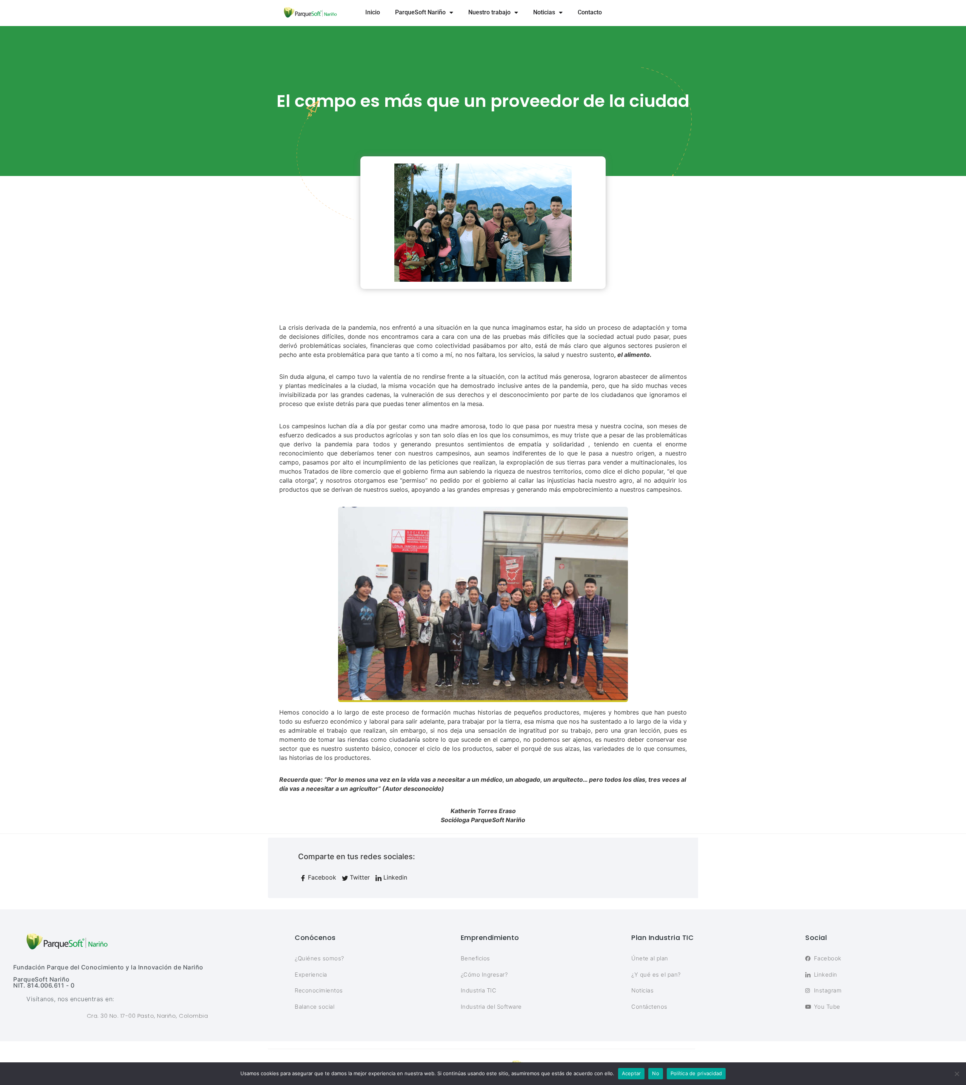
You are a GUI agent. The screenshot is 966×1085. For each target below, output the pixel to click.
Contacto (590, 12)
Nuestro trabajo (489, 12)
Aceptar (631, 1073)
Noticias (544, 12)
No (655, 1073)
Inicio (372, 12)
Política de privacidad (696, 1073)
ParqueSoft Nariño (420, 12)
